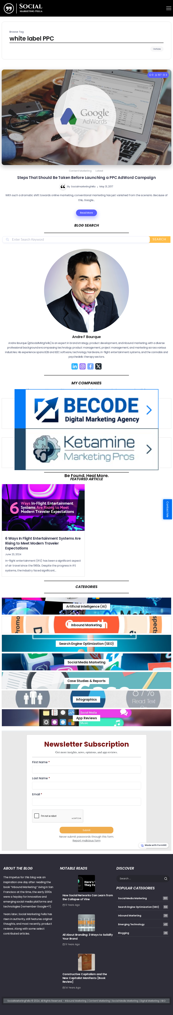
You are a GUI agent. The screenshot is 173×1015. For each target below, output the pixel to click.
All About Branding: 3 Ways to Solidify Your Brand (88, 936)
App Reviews (86, 718)
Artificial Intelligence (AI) (86, 606)
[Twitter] (98, 366)
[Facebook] (90, 366)
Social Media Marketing (87, 662)
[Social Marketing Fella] (24, 8)
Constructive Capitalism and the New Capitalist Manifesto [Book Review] (85, 978)
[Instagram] (82, 366)
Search (159, 239)
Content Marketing (80, 170)
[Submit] (167, 878)
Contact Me (168, 509)
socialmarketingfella (83, 186)
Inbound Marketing (86, 625)
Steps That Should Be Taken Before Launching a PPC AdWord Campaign (86, 177)
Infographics (86, 699)
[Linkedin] (74, 366)
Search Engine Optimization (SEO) (86, 643)
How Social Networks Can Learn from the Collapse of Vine (88, 897)
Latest (99, 170)
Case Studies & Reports (86, 681)
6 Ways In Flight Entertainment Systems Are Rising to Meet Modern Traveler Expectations (43, 543)
